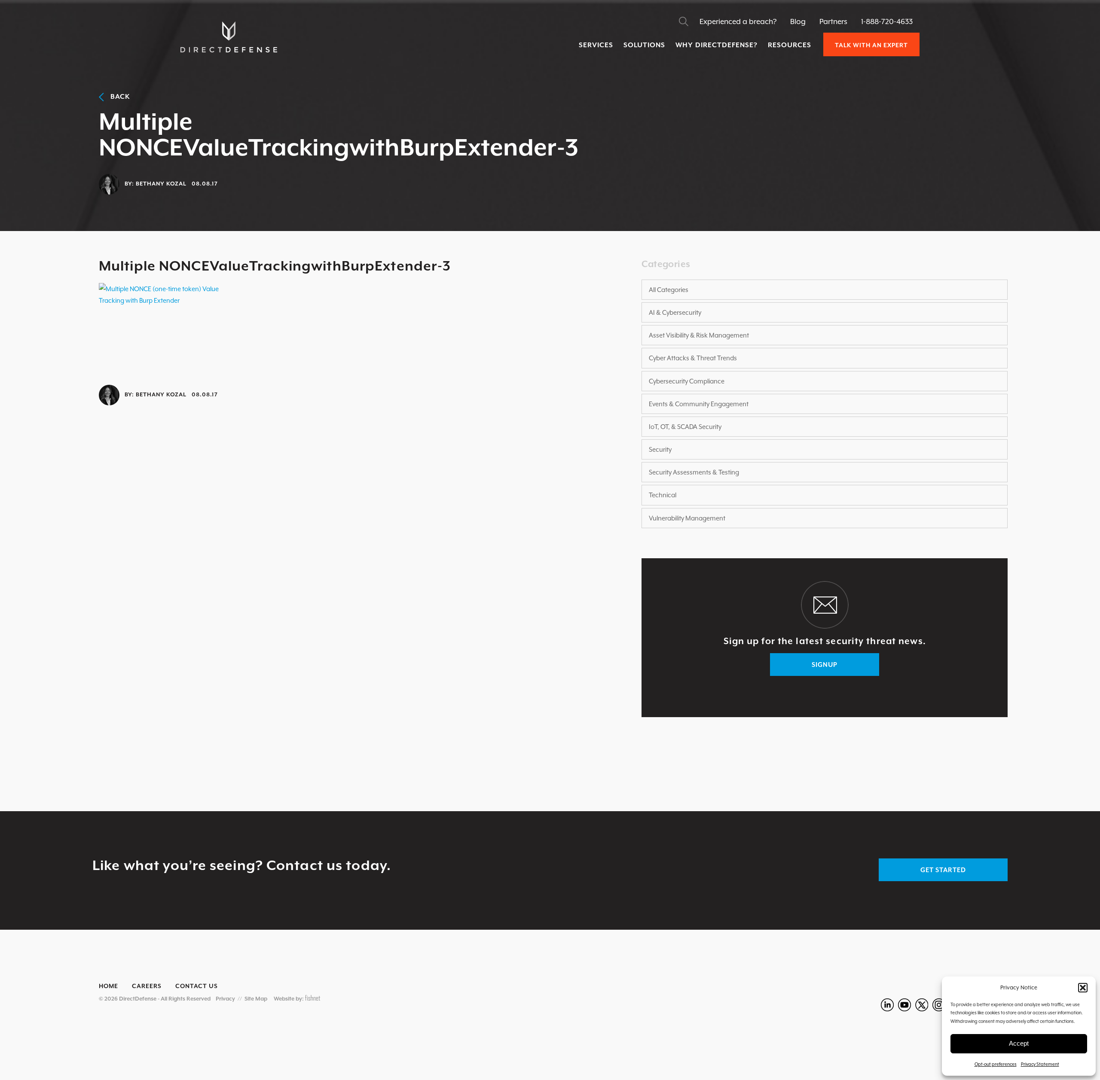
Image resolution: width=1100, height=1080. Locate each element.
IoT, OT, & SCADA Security (685, 426)
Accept (1019, 1043)
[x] (921, 1004)
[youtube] (904, 1004)
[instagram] (938, 1004)
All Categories (668, 289)
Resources (789, 45)
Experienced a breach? (738, 21)
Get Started (943, 869)
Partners (833, 21)
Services (596, 45)
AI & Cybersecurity (675, 312)
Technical (662, 495)
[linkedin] (887, 1004)
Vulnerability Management (687, 518)
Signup (824, 664)
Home (108, 986)
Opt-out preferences (996, 1064)
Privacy (225, 998)
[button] (1083, 987)
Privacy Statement (1040, 1064)
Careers (147, 986)
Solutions (644, 45)
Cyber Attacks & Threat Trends (693, 358)
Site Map (255, 998)
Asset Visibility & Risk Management (699, 335)
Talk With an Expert (871, 45)
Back (117, 96)
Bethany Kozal (161, 183)
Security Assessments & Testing (694, 472)
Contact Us (196, 986)
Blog (798, 21)
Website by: (289, 998)
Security (660, 449)
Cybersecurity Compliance (686, 381)
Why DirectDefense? (716, 45)
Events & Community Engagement (699, 404)
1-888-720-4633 (887, 21)
